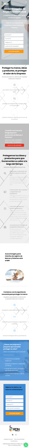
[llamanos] (12, 434)
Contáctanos (14, 441)
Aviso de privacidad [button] (19, 439)
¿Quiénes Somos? (8, 439)
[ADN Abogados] (5, 5)
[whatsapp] (16, 434)
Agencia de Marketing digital (14, 445)
